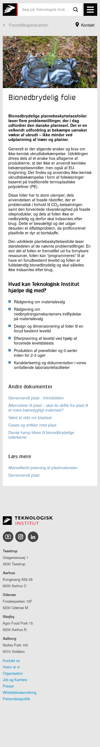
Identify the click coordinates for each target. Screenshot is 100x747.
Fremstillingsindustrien (28, 25)
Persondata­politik (16, 698)
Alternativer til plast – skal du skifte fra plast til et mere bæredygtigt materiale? (48, 407)
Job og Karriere (15, 679)
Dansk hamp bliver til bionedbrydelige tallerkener (41, 435)
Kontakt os (11, 660)
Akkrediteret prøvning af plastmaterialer (43, 467)
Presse (8, 686)
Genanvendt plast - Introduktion (36, 398)
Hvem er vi (11, 666)
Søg (76, 10)
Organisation (13, 673)
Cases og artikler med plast (32, 425)
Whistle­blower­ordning (19, 692)
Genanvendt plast (23, 475)
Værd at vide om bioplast (30, 417)
